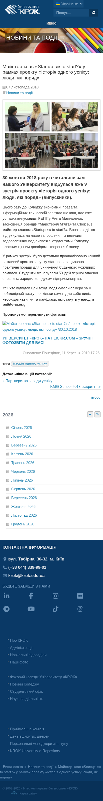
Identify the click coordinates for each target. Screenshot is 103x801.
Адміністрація (22, 647)
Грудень (22, 524)
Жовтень (23, 506)
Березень (23, 445)
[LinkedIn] (14, 599)
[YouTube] (39, 612)
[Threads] (88, 612)
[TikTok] (64, 612)
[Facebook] (39, 599)
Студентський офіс (26, 691)
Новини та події (19, 93)
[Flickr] (88, 599)
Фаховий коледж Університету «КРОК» (43, 677)
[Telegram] (14, 612)
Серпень (23, 489)
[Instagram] (64, 599)
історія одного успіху (30, 363)
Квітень (22, 454)
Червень (23, 471)
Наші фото (19, 662)
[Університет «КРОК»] (22, 10)
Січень (21, 427)
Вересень (24, 498)
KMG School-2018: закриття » (75, 386)
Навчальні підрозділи (28, 655)
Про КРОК (19, 640)
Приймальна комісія (27, 729)
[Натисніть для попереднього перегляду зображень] (51, 169)
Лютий (21, 436)
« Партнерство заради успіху (27, 381)
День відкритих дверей (29, 736)
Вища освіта (13, 767)
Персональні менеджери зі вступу (39, 743)
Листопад (24, 515)
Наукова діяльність (26, 699)
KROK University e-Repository (35, 751)
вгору (95, 397)
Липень (22, 480)
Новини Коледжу (24, 684)
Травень (22, 463)
